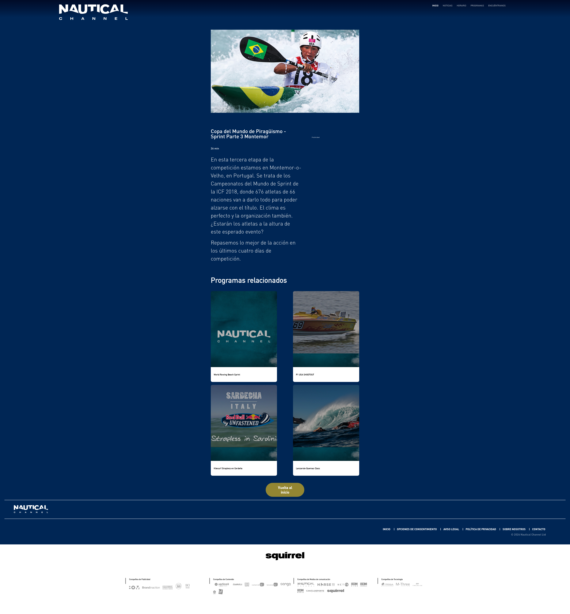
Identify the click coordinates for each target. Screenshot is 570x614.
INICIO (435, 5)
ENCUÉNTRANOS (497, 5)
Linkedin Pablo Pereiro (364, 529)
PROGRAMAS (477, 5)
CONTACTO (538, 529)
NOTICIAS (447, 5)
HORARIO (461, 5)
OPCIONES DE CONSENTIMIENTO (417, 529)
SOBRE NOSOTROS (514, 529)
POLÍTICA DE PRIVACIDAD (481, 529)
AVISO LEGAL (451, 529)
